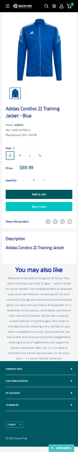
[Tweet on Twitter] (62, 221)
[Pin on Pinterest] (55, 221)
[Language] (54, 6)
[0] (69, 6)
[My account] (61, 6)
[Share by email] (69, 221)
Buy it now (39, 206)
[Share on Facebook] (48, 221)
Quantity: (11, 180)
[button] (69, 6)
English (12, 424)
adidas (18, 125)
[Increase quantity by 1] (44, 180)
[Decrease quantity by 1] (24, 180)
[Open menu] (7, 6)
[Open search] (46, 6)
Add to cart (39, 194)
